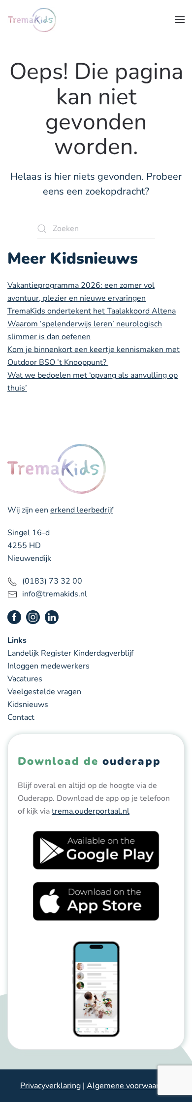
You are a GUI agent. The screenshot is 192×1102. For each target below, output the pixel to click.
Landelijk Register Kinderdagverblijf (70, 653)
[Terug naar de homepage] (32, 19)
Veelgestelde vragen (44, 691)
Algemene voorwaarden (129, 1085)
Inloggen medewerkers (48, 666)
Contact (20, 717)
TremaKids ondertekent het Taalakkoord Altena (91, 311)
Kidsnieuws (27, 704)
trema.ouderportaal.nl (90, 811)
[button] (180, 19)
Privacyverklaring (50, 1085)
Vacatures (24, 678)
